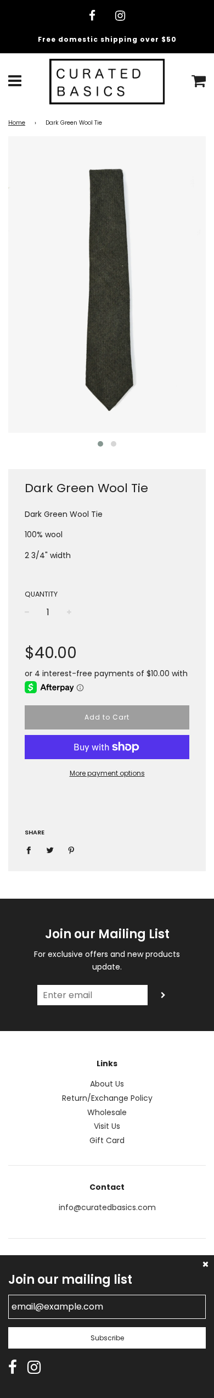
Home (16, 123)
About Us (107, 1083)
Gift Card (107, 1140)
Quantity (41, 594)
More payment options (107, 773)
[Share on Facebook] (31, 850)
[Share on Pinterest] (71, 850)
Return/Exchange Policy (107, 1098)
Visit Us (107, 1126)
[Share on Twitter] (50, 850)
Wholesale (107, 1112)
